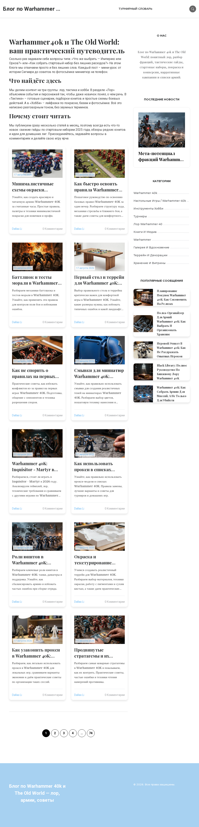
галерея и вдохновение (151, 247)
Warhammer (142, 239)
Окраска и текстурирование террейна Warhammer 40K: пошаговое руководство (97, 560)
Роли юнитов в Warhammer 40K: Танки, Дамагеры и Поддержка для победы (37, 560)
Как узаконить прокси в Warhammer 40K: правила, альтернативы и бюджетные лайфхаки (36, 653)
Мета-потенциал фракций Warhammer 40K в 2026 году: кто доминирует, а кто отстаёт (161, 156)
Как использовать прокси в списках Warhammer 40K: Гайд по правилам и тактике (99, 466)
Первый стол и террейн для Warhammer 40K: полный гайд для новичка (99, 280)
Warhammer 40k (145, 193)
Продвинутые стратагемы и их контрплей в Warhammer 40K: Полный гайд (92, 653)
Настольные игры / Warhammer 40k (160, 201)
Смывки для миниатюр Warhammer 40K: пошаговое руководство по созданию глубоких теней (99, 373)
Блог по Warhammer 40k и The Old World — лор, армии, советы (32, 9)
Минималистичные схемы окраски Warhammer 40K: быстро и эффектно (33, 187)
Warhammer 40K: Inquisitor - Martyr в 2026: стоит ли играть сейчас (35, 466)
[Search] (192, 8)
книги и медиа (145, 232)
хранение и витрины (149, 263)
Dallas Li (17, 228)
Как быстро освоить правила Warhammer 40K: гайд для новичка (98, 187)
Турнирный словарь (135, 9)
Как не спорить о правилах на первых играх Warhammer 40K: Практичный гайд (36, 373)
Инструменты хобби (148, 208)
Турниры (140, 216)
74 (91, 733)
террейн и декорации (150, 255)
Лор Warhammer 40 (148, 224)
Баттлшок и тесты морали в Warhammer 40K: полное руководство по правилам (35, 280)
